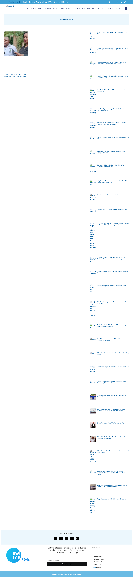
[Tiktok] (125, 2)
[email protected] (14, 2)
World (100, 8)
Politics (87, 8)
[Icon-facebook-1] (55, 538)
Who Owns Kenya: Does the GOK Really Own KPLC (113, 367)
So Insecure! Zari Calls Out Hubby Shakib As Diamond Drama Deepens (110, 165)
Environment (66, 8)
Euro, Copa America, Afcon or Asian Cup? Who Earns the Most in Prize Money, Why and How (113, 224)
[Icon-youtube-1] (66, 538)
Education (56, 8)
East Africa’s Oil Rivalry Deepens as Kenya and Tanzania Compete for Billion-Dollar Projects (111, 409)
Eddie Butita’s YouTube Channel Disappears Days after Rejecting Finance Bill (112, 325)
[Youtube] (121, 2)
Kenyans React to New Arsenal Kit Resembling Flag (112, 209)
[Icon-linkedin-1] (72, 538)
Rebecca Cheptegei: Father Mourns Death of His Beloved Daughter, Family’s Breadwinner (111, 62)
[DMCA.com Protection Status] (96, 567)
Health (93, 8)
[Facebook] (106, 2)
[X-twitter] (61, 538)
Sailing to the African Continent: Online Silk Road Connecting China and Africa (111, 382)
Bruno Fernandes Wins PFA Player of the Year (110, 423)
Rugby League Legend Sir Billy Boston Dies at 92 (111, 499)
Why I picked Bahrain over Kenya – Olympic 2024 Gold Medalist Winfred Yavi (112, 181)
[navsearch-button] (126, 8)
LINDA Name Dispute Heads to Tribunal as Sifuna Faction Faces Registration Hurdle (111, 485)
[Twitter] (109, 2)
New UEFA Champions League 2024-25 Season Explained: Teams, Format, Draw (111, 123)
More (118, 8)
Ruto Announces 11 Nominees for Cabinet (109, 195)
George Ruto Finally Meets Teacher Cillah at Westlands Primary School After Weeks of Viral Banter (111, 472)
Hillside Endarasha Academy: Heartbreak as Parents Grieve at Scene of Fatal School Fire (112, 49)
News (27, 8)
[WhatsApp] (117, 2)
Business (48, 8)
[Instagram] (113, 2)
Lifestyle (109, 8)
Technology (78, 8)
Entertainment (36, 8)
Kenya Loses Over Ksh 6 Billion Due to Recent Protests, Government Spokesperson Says (111, 258)
